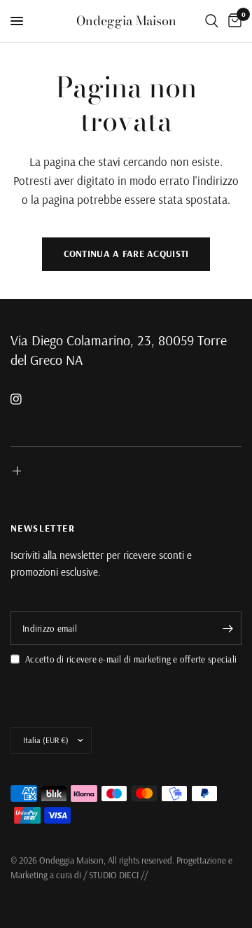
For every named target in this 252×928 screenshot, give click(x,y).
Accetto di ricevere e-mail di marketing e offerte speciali (131, 659)
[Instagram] (25, 399)
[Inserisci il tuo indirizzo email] (227, 628)
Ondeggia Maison (126, 21)
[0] (232, 21)
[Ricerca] (211, 21)
